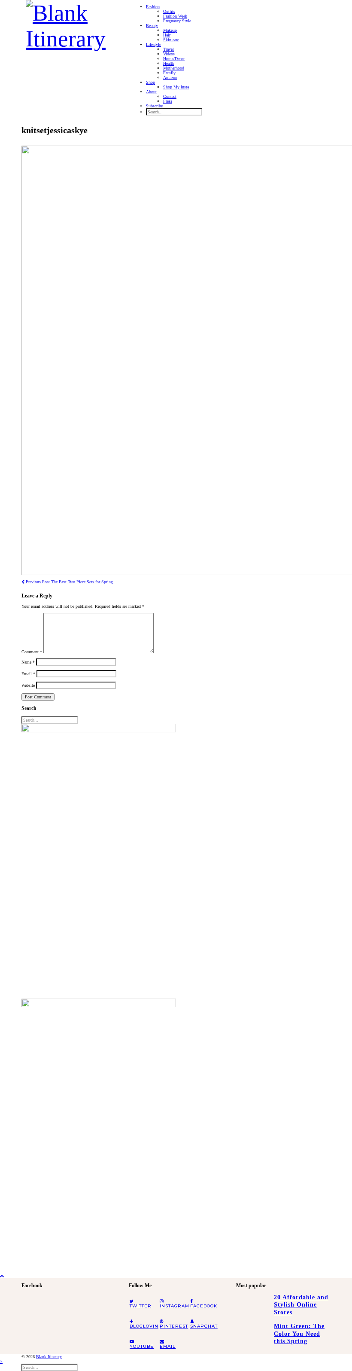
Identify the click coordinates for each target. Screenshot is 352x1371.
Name (28, 662)
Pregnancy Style (177, 20)
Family (169, 72)
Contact (169, 96)
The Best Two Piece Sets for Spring (68, 581)
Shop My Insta (176, 87)
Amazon (170, 77)
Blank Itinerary (49, 1356)
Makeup (170, 30)
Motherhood (173, 68)
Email (28, 673)
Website (28, 685)
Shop (150, 82)
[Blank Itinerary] (71, 23)
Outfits (169, 11)
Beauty (152, 25)
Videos (169, 54)
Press (167, 101)
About (151, 91)
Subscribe (154, 106)
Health (168, 63)
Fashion (153, 6)
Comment (31, 651)
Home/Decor (174, 58)
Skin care (171, 39)
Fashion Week (175, 16)
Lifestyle (153, 44)
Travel (168, 49)
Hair (166, 35)
